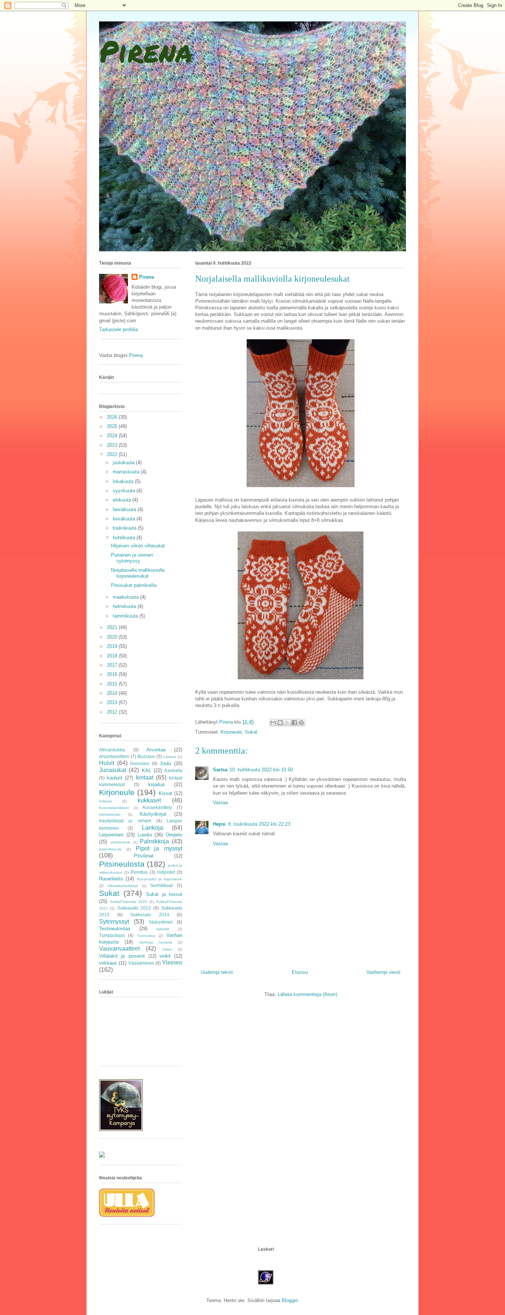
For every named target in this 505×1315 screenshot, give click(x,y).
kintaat (144, 777)
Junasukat (112, 770)
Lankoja (152, 828)
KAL (146, 770)
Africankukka (112, 749)
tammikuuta (126, 616)
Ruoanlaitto (111, 878)
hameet (169, 757)
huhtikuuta (124, 537)
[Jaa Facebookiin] (294, 722)
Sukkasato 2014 (149, 914)
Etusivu (300, 972)
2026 (113, 417)
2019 (113, 646)
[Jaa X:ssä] (287, 722)
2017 (113, 665)
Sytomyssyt (114, 921)
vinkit (165, 956)
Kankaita (173, 770)
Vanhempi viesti (383, 972)
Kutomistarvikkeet (114, 808)
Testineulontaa (114, 928)
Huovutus (139, 763)
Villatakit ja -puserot (122, 956)
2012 (113, 712)
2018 (113, 656)
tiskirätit (162, 929)
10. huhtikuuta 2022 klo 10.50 (261, 769)
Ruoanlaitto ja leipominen (160, 879)
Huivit (106, 763)
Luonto (145, 834)
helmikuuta (125, 606)
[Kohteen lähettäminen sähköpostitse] (273, 722)
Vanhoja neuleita (155, 942)
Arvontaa (156, 749)
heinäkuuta (125, 509)
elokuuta (122, 500)
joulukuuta (124, 462)
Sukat (251, 732)
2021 (113, 627)
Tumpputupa (112, 935)
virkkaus (108, 963)
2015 (113, 684)
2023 (113, 445)
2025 (113, 426)
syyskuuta (124, 490)
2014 (113, 693)
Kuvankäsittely (157, 807)
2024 (113, 435)
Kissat (165, 793)
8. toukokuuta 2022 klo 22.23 (259, 824)
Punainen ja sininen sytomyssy (132, 558)
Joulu (165, 763)
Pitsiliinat (143, 856)
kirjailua (156, 784)
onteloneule (120, 842)
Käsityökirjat (153, 814)
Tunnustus (146, 936)
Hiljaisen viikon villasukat (138, 545)
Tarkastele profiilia (118, 329)
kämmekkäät (110, 814)
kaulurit (114, 778)
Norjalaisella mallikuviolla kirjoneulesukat (138, 573)
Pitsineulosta (122, 864)
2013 (113, 702)
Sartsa (220, 769)
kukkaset (149, 800)
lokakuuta (124, 481)
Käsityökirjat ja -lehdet (125, 820)
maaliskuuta (126, 597)
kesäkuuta (124, 518)
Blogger (290, 1300)
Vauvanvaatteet (119, 948)
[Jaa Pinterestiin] (301, 722)
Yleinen (172, 962)
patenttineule (110, 849)
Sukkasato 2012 (134, 907)
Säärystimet (160, 922)
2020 (113, 637)
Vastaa (220, 802)
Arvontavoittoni (114, 756)
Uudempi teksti (217, 972)
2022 (113, 454)
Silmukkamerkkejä (123, 886)
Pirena (146, 51)
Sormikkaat (161, 885)
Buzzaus (146, 756)
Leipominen (111, 834)
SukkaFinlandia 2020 (128, 902)
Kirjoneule (231, 732)
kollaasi (105, 801)
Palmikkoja (154, 841)
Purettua (139, 872)
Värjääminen (141, 963)
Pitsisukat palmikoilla (133, 585)
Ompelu (174, 834)
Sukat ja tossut (164, 894)
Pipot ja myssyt (159, 848)
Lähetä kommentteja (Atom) (307, 994)
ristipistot (166, 872)
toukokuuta (125, 528)
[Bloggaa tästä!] (280, 722)
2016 (113, 674)
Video (167, 949)
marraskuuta (127, 472)
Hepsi (219, 824)
